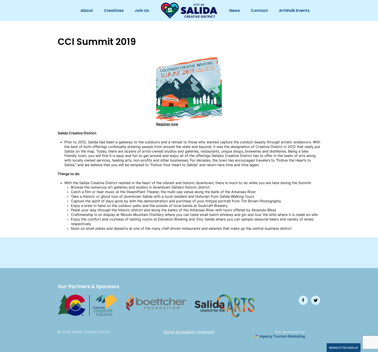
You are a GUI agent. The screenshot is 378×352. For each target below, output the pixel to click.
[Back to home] (189, 10)
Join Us (142, 10)
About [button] (86, 10)
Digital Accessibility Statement (189, 332)
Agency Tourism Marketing (282, 336)
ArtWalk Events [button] (294, 10)
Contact (259, 10)
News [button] (234, 10)
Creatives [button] (114, 10)
